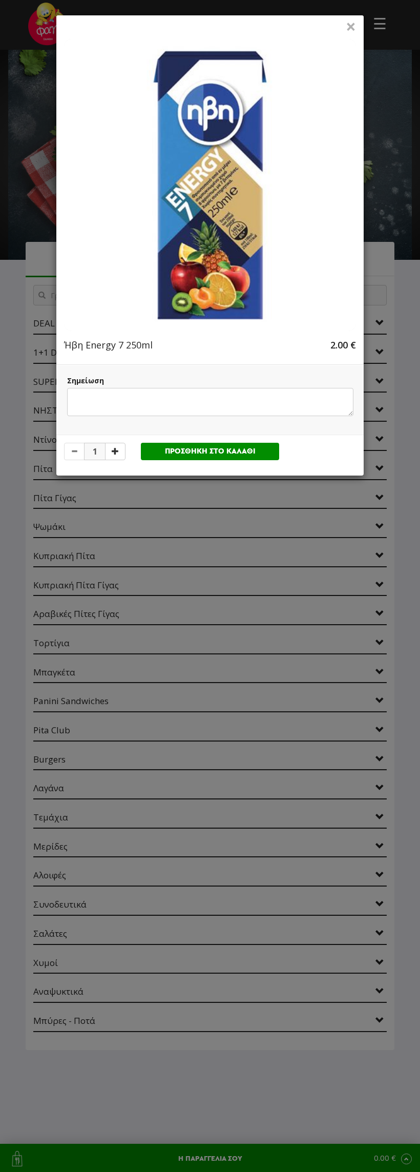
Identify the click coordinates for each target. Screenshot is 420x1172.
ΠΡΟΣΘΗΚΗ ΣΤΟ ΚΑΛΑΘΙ (210, 451)
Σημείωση (85, 380)
